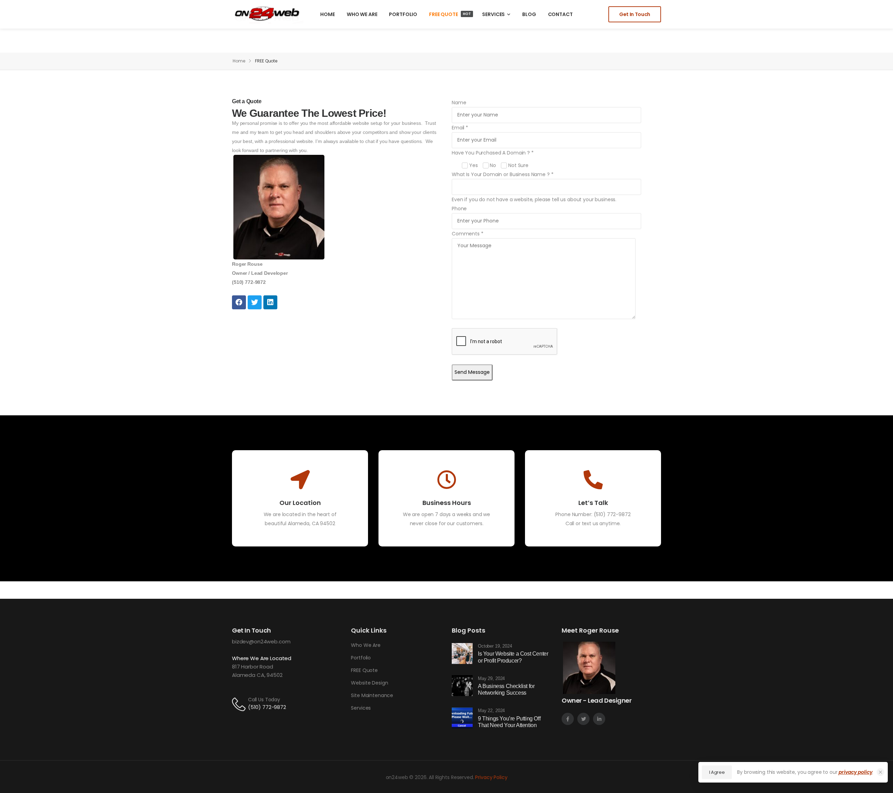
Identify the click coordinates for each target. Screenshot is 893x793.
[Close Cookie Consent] (880, 772)
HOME (327, 14)
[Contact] (240, 704)
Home (239, 61)
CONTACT (560, 14)
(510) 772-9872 (612, 514)
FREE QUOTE (450, 14)
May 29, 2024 (491, 678)
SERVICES (493, 14)
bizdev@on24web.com (261, 641)
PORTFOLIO (403, 14)
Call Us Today (264, 699)
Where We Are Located (261, 658)
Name (459, 102)
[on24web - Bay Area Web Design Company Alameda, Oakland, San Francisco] (267, 14)
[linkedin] (599, 719)
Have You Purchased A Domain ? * (493, 159)
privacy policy (855, 772)
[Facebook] (239, 302)
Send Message (472, 372)
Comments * (467, 233)
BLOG (529, 14)
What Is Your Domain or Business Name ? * (502, 174)
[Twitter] (255, 302)
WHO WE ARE (362, 14)
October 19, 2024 (495, 646)
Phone (459, 208)
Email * (460, 127)
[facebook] (568, 719)
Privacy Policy (491, 777)
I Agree (717, 772)
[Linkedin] (270, 302)
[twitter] (583, 719)
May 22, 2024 (491, 710)
